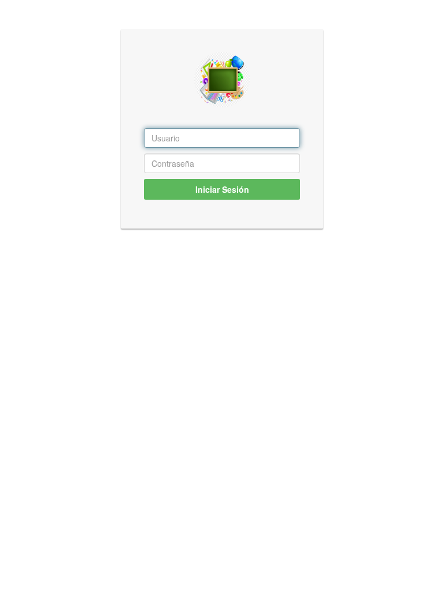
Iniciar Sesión (222, 189)
